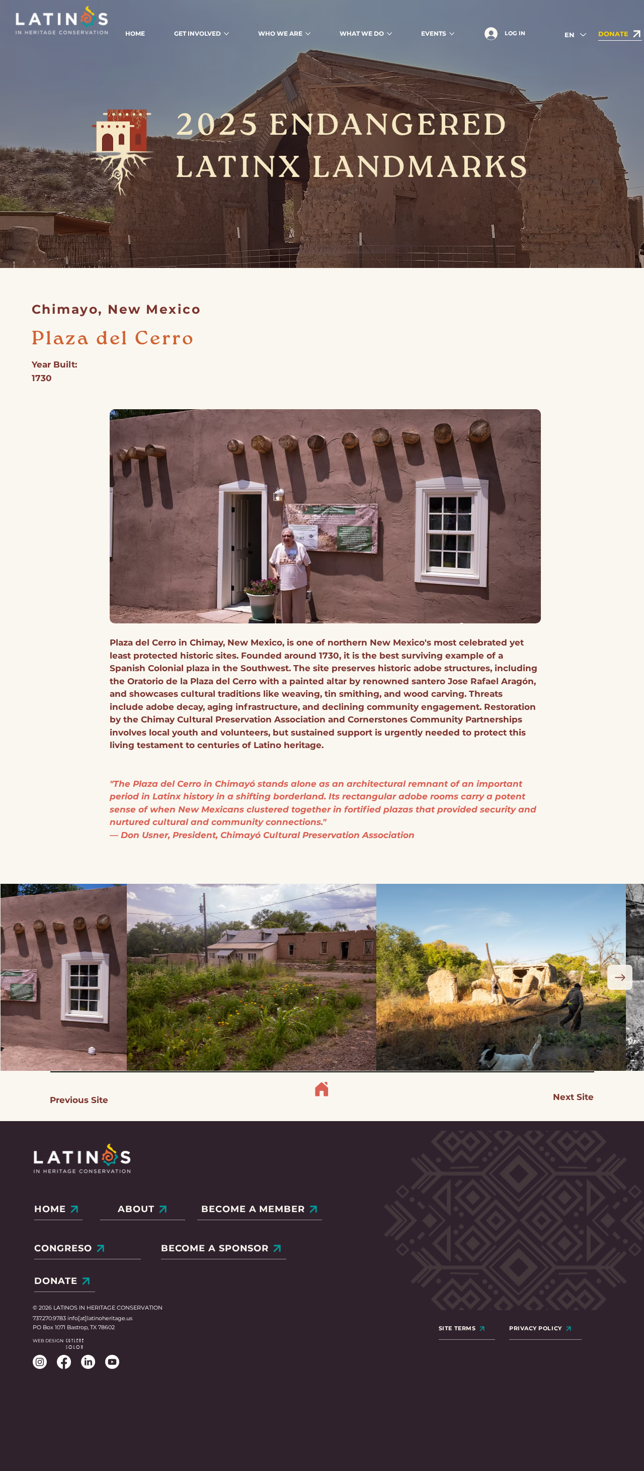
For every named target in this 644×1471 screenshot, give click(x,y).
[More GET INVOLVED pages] (226, 33)
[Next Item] (619, 977)
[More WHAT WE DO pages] (389, 33)
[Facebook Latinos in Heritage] (64, 1362)
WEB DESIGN (48, 1340)
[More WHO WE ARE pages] (307, 33)
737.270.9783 (50, 1318)
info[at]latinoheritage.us (99, 1318)
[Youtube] (112, 1362)
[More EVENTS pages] (451, 33)
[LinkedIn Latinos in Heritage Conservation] (88, 1362)
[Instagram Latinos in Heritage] (40, 1362)
